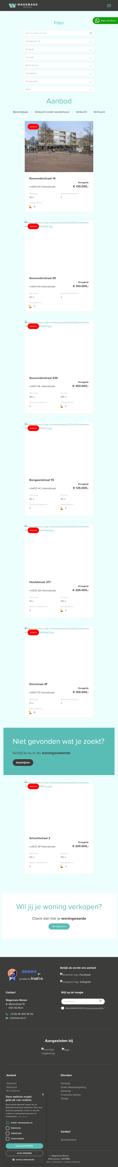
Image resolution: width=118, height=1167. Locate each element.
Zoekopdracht (68, 1140)
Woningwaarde (59, 926)
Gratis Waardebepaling (73, 1087)
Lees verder (22, 1116)
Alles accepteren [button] (24, 1146)
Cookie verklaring (72, 1161)
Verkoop (65, 1083)
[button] (24, 1159)
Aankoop (66, 1091)
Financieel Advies (71, 1095)
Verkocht (81, 112)
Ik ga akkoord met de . (85, 1008)
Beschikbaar (20, 112)
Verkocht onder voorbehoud (52, 112)
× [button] (43, 1094)
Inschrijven (23, 762)
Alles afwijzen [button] (24, 1153)
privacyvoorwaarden (94, 1008)
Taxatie (64, 1098)
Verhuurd (99, 112)
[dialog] (24, 1127)
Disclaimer (57, 1161)
